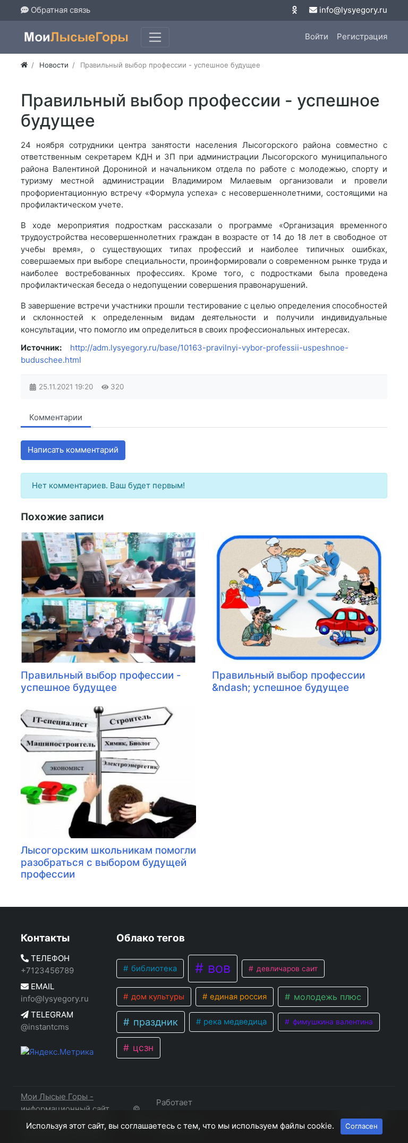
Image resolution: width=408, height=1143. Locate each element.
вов (217, 968)
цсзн (142, 1047)
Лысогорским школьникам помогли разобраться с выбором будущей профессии (108, 862)
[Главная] (24, 65)
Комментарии (55, 417)
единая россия (237, 997)
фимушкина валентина (332, 1021)
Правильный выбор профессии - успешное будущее (101, 681)
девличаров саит (286, 968)
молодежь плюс (326, 996)
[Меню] (155, 37)
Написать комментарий (73, 450)
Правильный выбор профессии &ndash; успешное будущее (288, 681)
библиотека (153, 968)
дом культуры (156, 997)
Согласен (361, 1126)
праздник (154, 1022)
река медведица (234, 1022)
